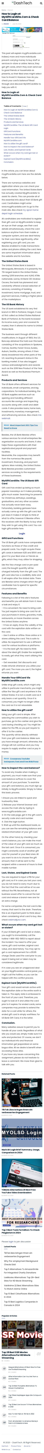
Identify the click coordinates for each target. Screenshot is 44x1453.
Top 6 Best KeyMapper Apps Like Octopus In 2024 (25, 1396)
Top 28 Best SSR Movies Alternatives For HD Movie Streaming (16, 1355)
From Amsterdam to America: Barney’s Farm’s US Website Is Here (23, 1422)
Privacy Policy (16, 1446)
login (11, 1241)
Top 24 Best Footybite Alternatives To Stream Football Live (22, 1387)
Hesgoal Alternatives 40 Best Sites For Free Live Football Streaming (24, 1368)
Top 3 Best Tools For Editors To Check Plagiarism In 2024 (21, 1231)
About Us (27, 1446)
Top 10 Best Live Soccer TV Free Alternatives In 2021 (24, 1405)
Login (22, 533)
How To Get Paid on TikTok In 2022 (21, 1414)
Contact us (17, 1449)
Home (4, 10)
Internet (10, 10)
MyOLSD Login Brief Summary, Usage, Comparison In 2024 (21, 1151)
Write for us (6, 1449)
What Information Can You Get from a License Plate (23, 1377)
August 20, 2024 (8, 1155)
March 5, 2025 (7, 1115)
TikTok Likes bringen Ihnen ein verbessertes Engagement (17, 1111)
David (6, 24)
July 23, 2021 (16, 24)
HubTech (5, 1446)
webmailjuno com (17, 919)
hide (24, 106)
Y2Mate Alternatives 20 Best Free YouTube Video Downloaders (19, 1191)
